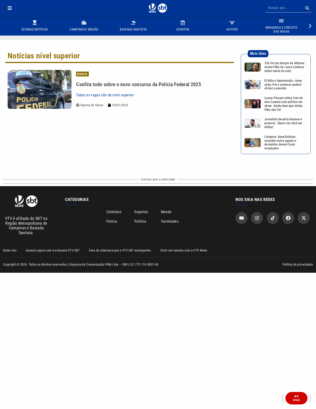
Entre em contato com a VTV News (184, 250)
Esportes (141, 212)
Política (140, 221)
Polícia (111, 221)
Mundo (166, 212)
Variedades (170, 221)
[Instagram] (257, 218)
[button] (10, 8)
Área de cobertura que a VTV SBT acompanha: (120, 250)
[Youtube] (241, 218)
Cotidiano (113, 212)
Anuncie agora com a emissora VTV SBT (53, 250)
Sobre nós (9, 250)
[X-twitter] (304, 218)
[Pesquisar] (307, 8)
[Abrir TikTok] (273, 218)
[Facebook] (288, 218)
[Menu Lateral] (10, 8)
